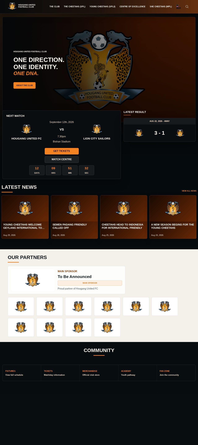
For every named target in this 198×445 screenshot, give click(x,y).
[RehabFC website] (107, 327)
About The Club (24, 85)
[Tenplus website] (107, 306)
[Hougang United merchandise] (178, 6)
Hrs (53, 173)
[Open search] (187, 7)
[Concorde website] (78, 327)
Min (70, 173)
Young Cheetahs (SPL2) (102, 6)
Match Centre (62, 159)
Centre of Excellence (132, 6)
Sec (86, 173)
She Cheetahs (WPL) (161, 6)
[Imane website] (21, 306)
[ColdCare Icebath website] (136, 306)
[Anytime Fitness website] (78, 306)
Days (36, 173)
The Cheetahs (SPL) (74, 6)
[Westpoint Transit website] (165, 306)
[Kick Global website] (50, 306)
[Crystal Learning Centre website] (21, 327)
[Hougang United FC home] (23, 6)
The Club (55, 6)
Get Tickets (61, 151)
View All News (189, 191)
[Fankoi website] (50, 327)
